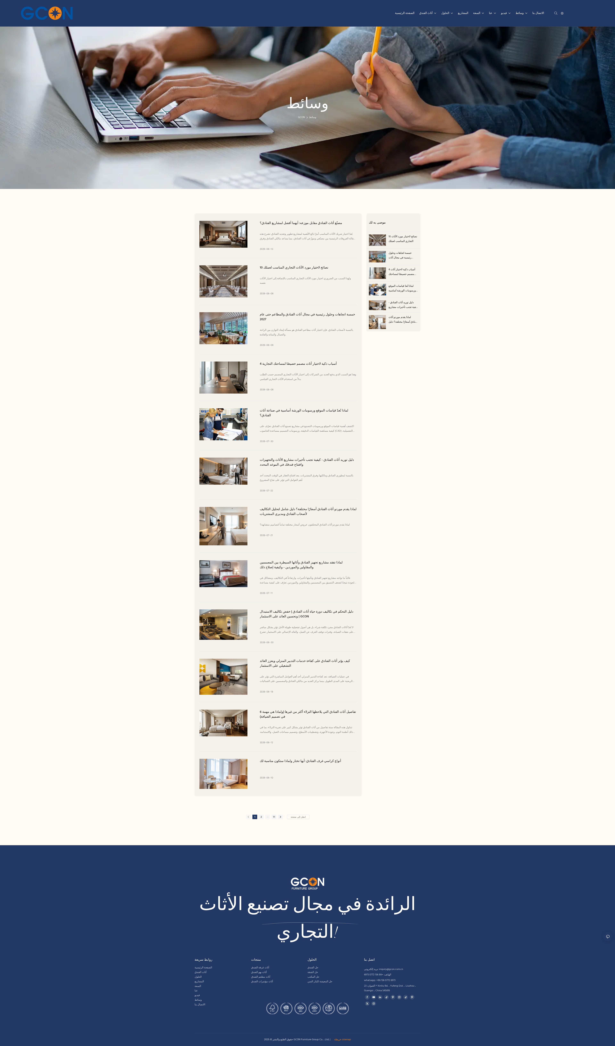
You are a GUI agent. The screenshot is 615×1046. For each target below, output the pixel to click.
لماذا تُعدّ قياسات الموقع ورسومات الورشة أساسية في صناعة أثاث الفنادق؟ (304, 413)
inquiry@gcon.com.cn (391, 969)
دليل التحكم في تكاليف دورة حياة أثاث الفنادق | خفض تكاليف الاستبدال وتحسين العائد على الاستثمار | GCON (306, 614)
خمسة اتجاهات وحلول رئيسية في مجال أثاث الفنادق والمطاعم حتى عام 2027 (307, 317)
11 (274, 816)
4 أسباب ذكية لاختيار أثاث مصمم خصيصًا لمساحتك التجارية (298, 364)
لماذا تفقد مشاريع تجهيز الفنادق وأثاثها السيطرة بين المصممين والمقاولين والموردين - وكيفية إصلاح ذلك (301, 565)
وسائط (312, 117)
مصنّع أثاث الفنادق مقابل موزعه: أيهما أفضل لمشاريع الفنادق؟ (301, 223)
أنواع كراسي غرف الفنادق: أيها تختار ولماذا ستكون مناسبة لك (300, 761)
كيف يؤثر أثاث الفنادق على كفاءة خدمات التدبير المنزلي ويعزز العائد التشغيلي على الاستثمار (305, 663)
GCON (301, 117)
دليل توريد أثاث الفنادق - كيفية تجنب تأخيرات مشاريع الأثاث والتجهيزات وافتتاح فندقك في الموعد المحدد (307, 462)
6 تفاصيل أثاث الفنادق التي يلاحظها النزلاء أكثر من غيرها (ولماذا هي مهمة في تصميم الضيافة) (308, 714)
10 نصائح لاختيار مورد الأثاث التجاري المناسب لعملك (294, 267)
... (268, 816)
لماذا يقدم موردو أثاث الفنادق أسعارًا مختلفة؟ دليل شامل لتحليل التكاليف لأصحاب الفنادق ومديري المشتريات (308, 512)
